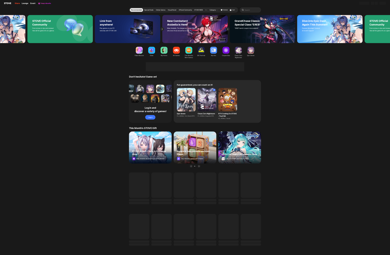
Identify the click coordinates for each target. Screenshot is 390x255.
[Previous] (162, 29)
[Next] (228, 29)
